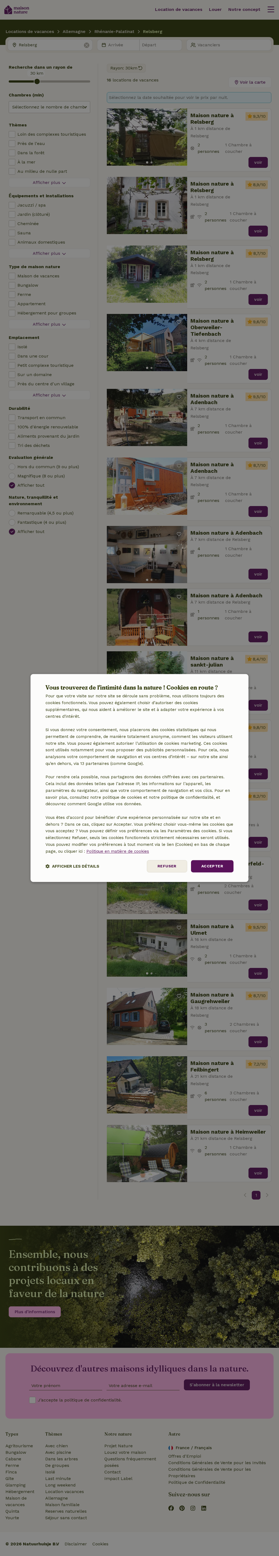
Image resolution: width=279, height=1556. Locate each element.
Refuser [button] (167, 866)
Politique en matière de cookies (117, 851)
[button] (72, 866)
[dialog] (139, 778)
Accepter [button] (212, 866)
